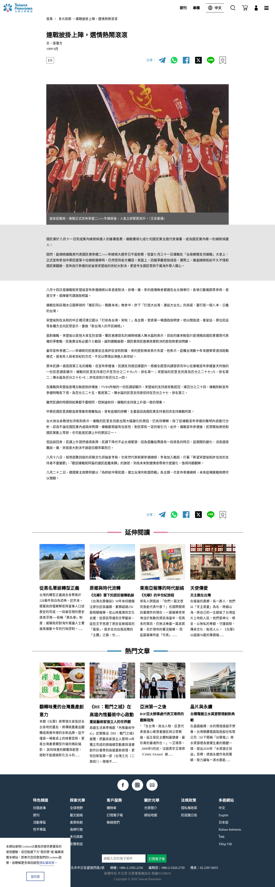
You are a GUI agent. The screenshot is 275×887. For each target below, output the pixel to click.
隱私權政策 (189, 808)
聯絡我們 (113, 822)
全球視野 (76, 808)
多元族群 (65, 19)
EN (50, 60)
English (223, 815)
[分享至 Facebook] (186, 60)
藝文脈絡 (76, 815)
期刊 (183, 8)
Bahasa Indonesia (230, 829)
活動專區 (39, 822)
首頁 (49, 19)
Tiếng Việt (225, 844)
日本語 (223, 822)
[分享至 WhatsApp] (174, 60)
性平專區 (39, 829)
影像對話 (76, 844)
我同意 (35, 876)
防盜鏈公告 (189, 815)
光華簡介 (150, 808)
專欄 (196, 8)
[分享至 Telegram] (162, 60)
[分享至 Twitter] (198, 60)
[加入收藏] (222, 60)
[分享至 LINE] (210, 60)
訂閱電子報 (115, 815)
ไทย (221, 837)
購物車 (111, 808)
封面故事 (39, 808)
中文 (218, 8)
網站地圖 (150, 815)
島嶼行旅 (76, 829)
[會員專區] (256, 8)
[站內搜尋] (233, 8)
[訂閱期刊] (245, 8)
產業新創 (76, 822)
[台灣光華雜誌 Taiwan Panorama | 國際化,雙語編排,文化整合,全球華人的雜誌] (24, 8)
